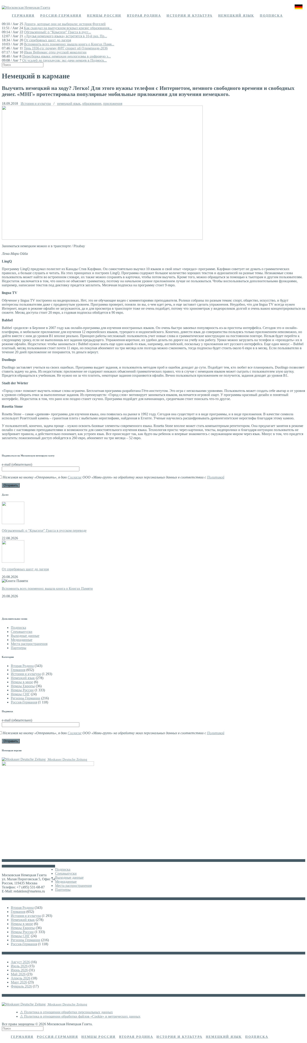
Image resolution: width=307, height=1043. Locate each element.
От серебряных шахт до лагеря (47, 40)
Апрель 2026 (20, 978)
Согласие (75, 477)
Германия (23, 15)
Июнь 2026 (19, 970)
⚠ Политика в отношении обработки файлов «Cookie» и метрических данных (80, 1016)
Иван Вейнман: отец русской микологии (55, 52)
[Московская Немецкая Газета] (26, 7)
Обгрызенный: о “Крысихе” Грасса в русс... (57, 32)
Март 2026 (19, 982)
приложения (112, 103)
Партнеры (18, 648)
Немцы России (104, 15)
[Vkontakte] (297, 15)
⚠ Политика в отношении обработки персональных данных (66, 1012)
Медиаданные (21, 640)
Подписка (271, 15)
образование (91, 103)
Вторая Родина (144, 15)
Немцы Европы (23, 686)
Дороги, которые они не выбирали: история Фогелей (65, 24)
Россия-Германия (60, 15)
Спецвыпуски (21, 632)
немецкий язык (68, 103)
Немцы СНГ (20, 694)
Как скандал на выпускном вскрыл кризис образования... (68, 28)
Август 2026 (20, 962)
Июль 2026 (19, 966)
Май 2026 (18, 974)
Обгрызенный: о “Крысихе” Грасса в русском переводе (44, 530)
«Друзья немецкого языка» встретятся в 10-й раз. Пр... (65, 36)
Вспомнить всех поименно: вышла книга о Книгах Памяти (47, 588)
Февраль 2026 (21, 986)
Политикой (215, 477)
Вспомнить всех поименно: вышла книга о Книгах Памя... (69, 44)
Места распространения (29, 644)
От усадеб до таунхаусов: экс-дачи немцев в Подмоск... (64, 60)
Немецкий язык (236, 15)
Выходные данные (25, 636)
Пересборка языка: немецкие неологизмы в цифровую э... (66, 56)
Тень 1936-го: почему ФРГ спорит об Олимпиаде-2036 (66, 48)
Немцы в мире (22, 682)
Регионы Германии (25, 698)
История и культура (189, 15)
